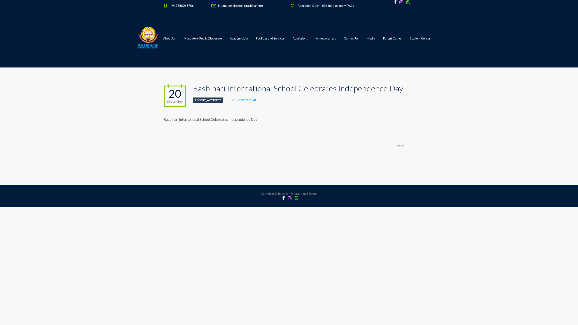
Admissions (300, 38)
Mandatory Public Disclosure (203, 38)
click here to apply (334, 5)
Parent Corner (392, 38)
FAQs (350, 5)
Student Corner (420, 38)
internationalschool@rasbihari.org (240, 5)
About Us (169, 38)
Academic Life (239, 38)
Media (371, 38)
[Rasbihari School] (169, 61)
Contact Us (351, 38)
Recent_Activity (208, 100)
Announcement (326, 38)
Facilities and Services (270, 38)
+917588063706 (182, 5)
